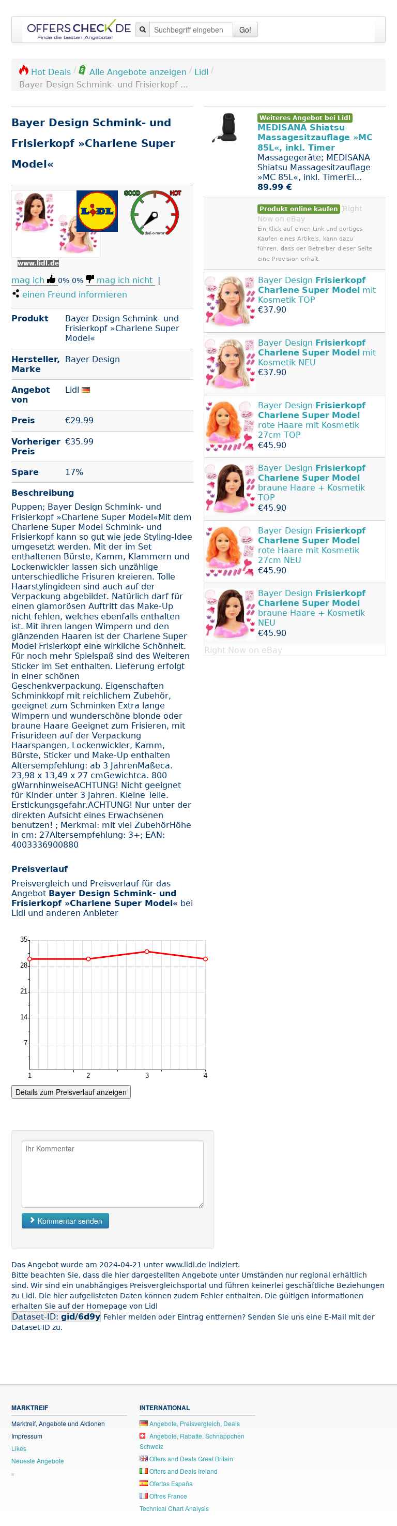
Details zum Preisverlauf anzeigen (71, 1092)
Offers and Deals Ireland (183, 1470)
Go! (245, 29)
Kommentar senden (69, 1221)
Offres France (167, 1495)
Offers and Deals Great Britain (190, 1458)
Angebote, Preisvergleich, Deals (194, 1423)
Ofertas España (170, 1483)
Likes (18, 1448)
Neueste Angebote (37, 1460)
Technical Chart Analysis (174, 1508)
